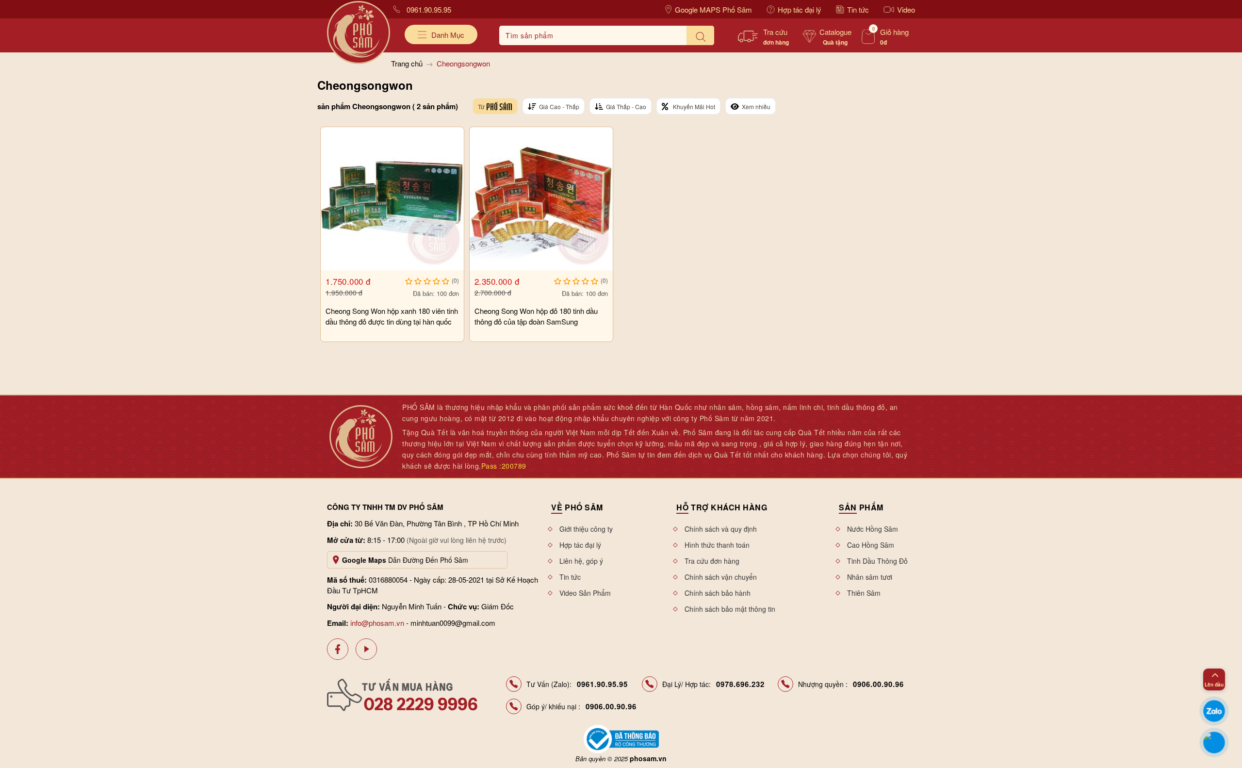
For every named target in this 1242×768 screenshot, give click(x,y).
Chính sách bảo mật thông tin (730, 609)
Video (906, 9)
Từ (481, 106)
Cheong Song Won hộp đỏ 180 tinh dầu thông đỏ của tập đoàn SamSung (536, 316)
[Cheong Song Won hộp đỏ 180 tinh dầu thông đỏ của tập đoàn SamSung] (541, 198)
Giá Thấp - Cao (626, 106)
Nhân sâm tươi (869, 577)
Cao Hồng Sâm (870, 545)
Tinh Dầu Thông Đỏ (877, 561)
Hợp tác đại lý (799, 9)
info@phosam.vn (377, 623)
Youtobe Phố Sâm (366, 649)
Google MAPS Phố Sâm (713, 9)
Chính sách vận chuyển (721, 577)
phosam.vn (648, 758)
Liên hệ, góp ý (581, 561)
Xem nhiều (756, 106)
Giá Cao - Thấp (559, 106)
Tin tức (858, 9)
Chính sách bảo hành (718, 593)
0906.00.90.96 (878, 684)
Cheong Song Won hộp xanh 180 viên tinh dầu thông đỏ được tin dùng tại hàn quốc (392, 316)
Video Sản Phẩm (585, 593)
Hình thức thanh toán (717, 545)
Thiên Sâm (864, 593)
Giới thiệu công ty (586, 529)
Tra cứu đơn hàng (712, 561)
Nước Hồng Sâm (872, 529)
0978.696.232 (740, 684)
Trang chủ (407, 63)
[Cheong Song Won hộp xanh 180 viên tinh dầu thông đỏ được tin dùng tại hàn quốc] (392, 198)
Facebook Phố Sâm (337, 649)
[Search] (700, 35)
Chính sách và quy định (721, 529)
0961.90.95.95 (429, 9)
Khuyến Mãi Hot (694, 106)
